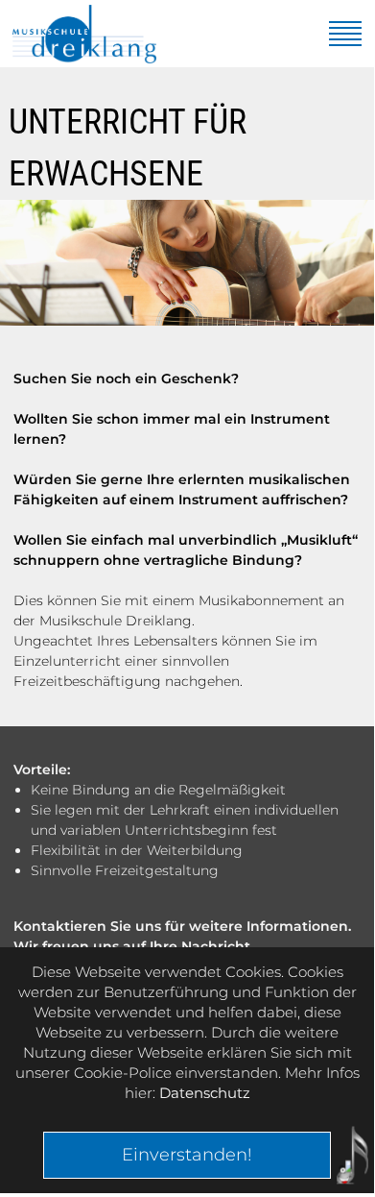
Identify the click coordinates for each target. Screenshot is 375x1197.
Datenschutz (204, 1093)
